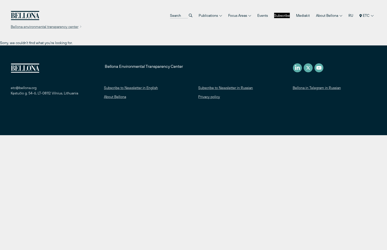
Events (262, 15)
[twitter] (308, 67)
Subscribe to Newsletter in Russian (225, 88)
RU (350, 15)
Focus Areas (238, 15)
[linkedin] (297, 67)
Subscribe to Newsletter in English (131, 88)
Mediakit (303, 15)
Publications (209, 15)
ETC (366, 15)
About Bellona (327, 15)
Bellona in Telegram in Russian (317, 88)
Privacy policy (209, 97)
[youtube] (318, 67)
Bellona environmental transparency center (44, 27)
